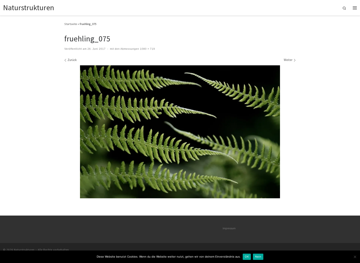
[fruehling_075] (180, 131)
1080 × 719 (147, 48)
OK (247, 256)
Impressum (229, 228)
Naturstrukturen (24, 250)
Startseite (70, 24)
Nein (258, 256)
